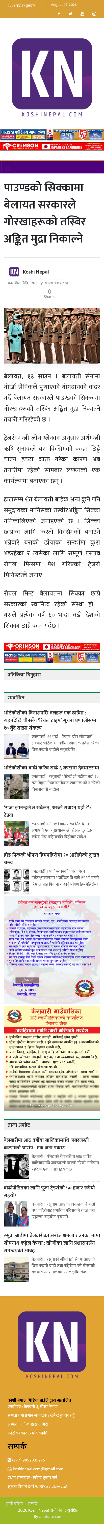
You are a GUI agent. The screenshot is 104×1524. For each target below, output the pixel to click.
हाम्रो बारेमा (14, 1504)
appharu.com (51, 1516)
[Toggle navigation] (8, 167)
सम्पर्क (33, 1504)
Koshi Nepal (36, 272)
